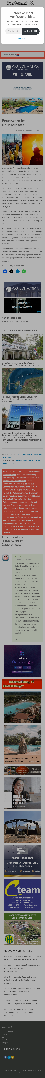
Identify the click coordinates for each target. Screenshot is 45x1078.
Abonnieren (30, 31)
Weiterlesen (22, 39)
